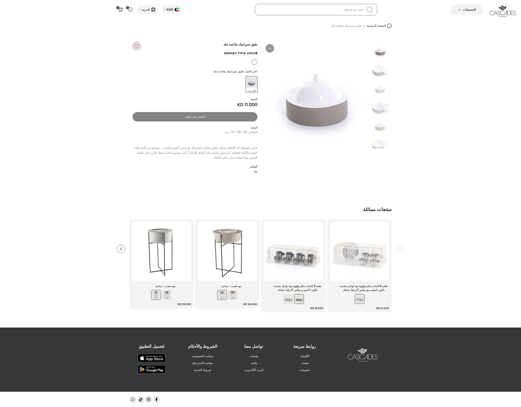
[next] (272, 95)
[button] (136, 46)
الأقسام (304, 356)
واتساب (253, 356)
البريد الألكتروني (253, 370)
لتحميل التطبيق (151, 346)
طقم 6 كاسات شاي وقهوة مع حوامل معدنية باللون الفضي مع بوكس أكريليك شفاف (363, 288)
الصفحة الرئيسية (377, 26)
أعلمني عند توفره (195, 117)
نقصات (305, 363)
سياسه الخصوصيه (202, 356)
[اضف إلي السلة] (336, 276)
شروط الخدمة (202, 370)
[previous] (362, 95)
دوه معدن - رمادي (232, 286)
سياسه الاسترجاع (203, 363)
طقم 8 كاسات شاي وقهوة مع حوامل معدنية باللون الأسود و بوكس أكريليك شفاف (297, 288)
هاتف (254, 363)
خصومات (304, 370)
